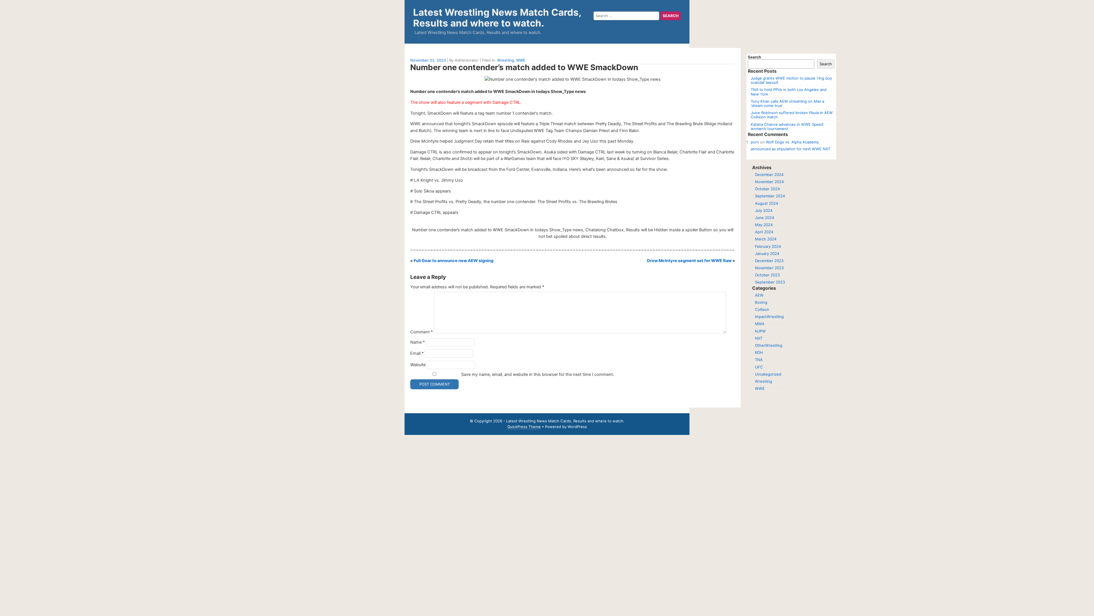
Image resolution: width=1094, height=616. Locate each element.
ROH (759, 352)
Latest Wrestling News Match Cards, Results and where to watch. (497, 18)
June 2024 (764, 217)
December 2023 (769, 260)
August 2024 (766, 203)
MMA (759, 323)
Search (754, 57)
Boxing (761, 302)
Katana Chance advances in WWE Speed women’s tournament (787, 126)
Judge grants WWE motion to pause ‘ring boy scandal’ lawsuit (791, 80)
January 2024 (767, 253)
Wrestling (505, 60)
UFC (759, 367)
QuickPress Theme (524, 426)
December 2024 (769, 174)
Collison (762, 309)
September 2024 (770, 196)
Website (418, 364)
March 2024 (765, 239)
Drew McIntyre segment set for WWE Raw (689, 260)
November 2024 (769, 181)
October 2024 (767, 189)
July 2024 (763, 210)
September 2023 (770, 282)
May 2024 (764, 224)
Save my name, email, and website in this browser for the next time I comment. (537, 374)
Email (417, 353)
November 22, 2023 (428, 60)
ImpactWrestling (769, 316)
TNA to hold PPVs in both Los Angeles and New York (788, 91)
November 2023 (769, 268)
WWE (520, 60)
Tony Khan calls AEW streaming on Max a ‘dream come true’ (787, 103)
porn (755, 142)
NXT (758, 338)
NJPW (760, 331)
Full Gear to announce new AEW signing (453, 260)
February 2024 (768, 246)
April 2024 (764, 232)
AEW (759, 295)
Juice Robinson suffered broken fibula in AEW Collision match (792, 114)
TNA (759, 359)
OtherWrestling (768, 345)
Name (417, 342)
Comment (421, 332)
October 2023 (767, 275)
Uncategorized (768, 374)
